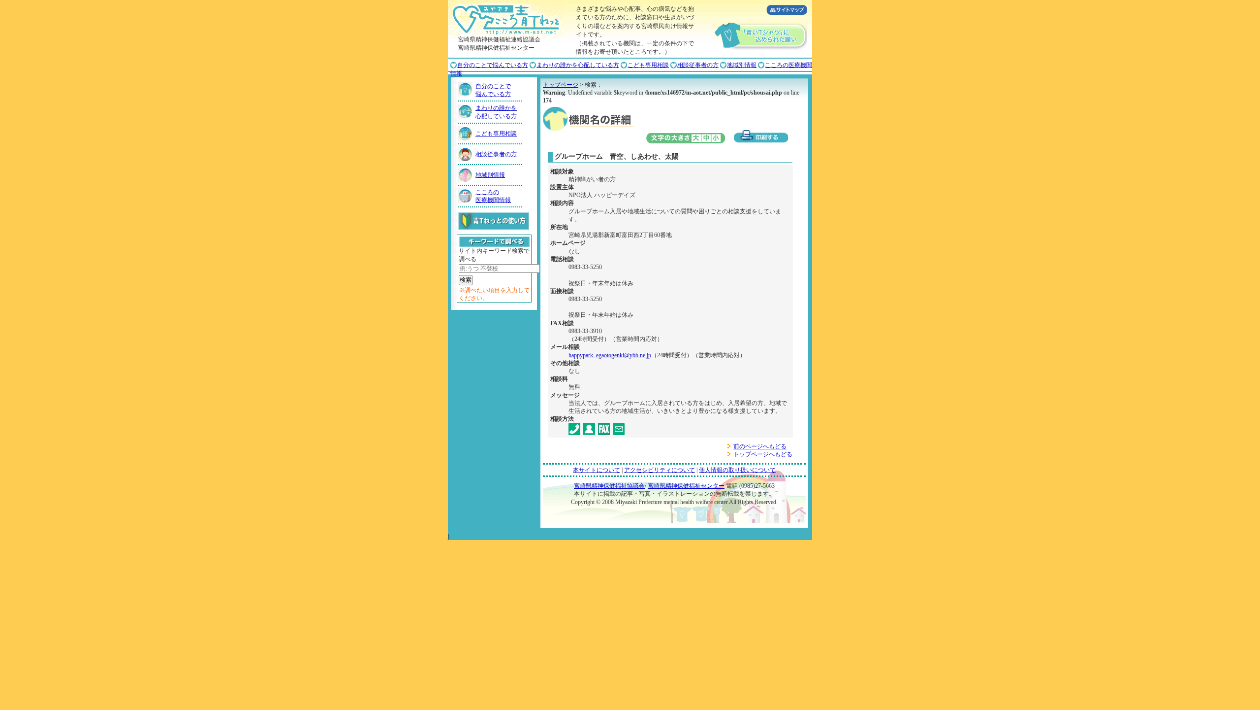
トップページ (560, 84)
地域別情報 (741, 65)
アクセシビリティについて (659, 470)
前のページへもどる (760, 446)
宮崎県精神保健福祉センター (686, 485)
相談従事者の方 (698, 65)
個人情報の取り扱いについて (737, 470)
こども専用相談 (648, 65)
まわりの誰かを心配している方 (577, 65)
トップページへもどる (762, 454)
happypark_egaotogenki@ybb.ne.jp (609, 355)
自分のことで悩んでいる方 (492, 65)
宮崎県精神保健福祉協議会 (609, 485)
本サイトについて (596, 470)
